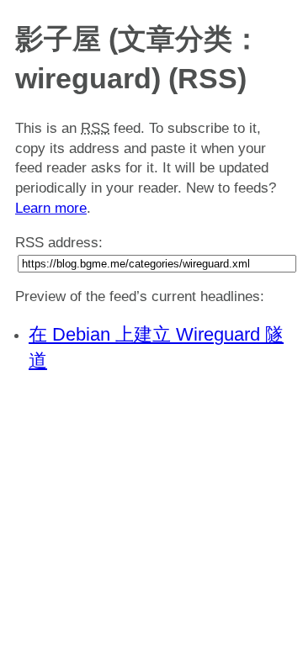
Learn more (51, 208)
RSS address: (59, 243)
